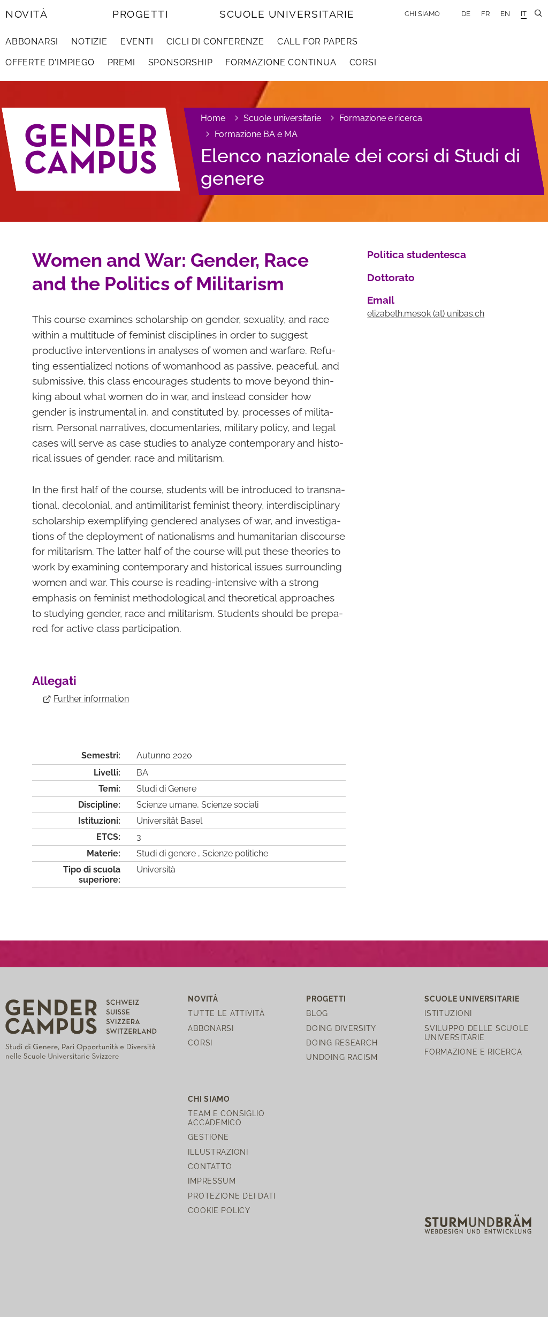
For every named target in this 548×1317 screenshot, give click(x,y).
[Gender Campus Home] (91, 149)
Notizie (89, 41)
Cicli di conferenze (215, 41)
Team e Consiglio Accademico (226, 1118)
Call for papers (317, 41)
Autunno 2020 (164, 755)
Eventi (137, 41)
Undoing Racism (341, 1057)
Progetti (140, 14)
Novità (26, 14)
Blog (317, 1013)
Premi (121, 62)
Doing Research (341, 1042)
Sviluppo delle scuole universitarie (476, 1033)
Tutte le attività (226, 1013)
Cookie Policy (219, 1210)
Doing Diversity (341, 1028)
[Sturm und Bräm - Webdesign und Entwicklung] (477, 1223)
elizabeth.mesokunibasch (425, 313)
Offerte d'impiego (50, 62)
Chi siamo (422, 14)
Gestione (208, 1136)
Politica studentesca (416, 254)
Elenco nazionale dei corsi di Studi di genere (360, 167)
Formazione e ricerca (380, 118)
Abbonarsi (31, 41)
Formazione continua (280, 62)
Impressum (211, 1180)
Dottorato (391, 277)
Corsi (363, 62)
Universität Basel (169, 821)
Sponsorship (180, 62)
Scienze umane (166, 805)
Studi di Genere (166, 789)
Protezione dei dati (232, 1195)
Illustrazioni (218, 1151)
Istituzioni (448, 1013)
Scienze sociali (229, 805)
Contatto (210, 1166)
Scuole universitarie (287, 14)
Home (213, 118)
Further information (91, 699)
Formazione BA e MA (256, 134)
